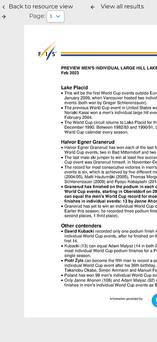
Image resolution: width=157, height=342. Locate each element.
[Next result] (3, 16)
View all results (122, 6)
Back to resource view (40, 6)
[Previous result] (92, 7)
